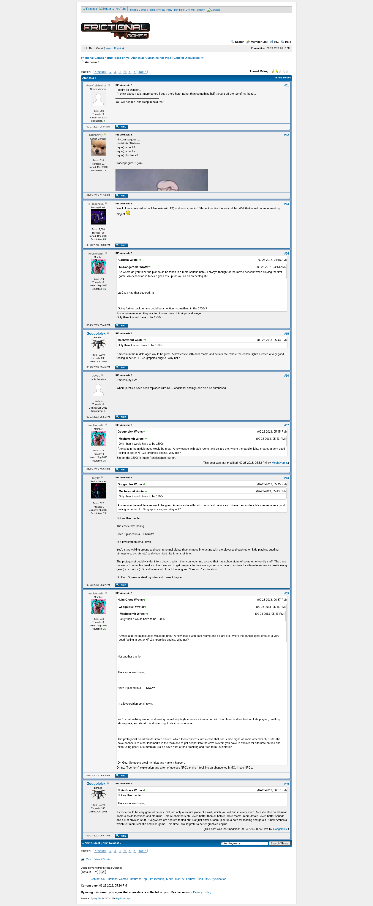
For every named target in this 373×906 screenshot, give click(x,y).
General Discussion (187, 57)
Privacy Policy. (202, 892)
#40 (286, 783)
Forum (152, 9)
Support (201, 9)
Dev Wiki (190, 9)
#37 (286, 425)
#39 (286, 593)
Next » (142, 71)
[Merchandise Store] (213, 9)
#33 (286, 203)
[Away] (105, 135)
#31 (286, 85)
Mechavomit (279, 462)
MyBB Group (123, 898)
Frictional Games (138, 9)
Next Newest (111, 843)
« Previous (100, 71)
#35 (286, 333)
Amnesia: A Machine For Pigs (151, 57)
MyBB (97, 898)
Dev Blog (179, 9)
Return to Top (138, 879)
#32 (286, 135)
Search (239, 41)
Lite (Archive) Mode (161, 879)
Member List (259, 41)
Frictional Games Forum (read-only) (105, 57)
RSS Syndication (215, 879)
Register (118, 48)
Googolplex (280, 829)
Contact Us (98, 879)
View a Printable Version (98, 859)
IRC (276, 41)
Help (288, 41)
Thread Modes (283, 77)
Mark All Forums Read (189, 879)
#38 (286, 477)
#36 (286, 375)
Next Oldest (92, 843)
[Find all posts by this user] (121, 128)
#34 (286, 253)
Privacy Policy (164, 9)
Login (108, 48)
